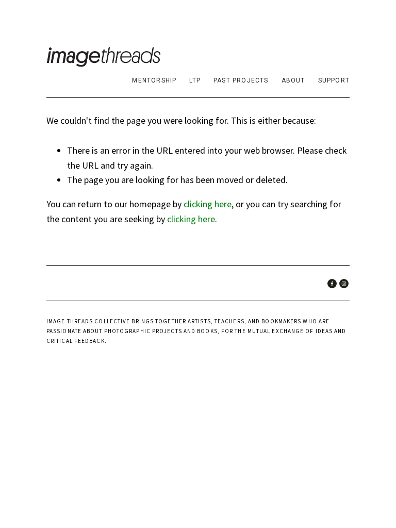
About (293, 80)
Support (334, 80)
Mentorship (154, 80)
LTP (195, 80)
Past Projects (241, 80)
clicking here (208, 204)
